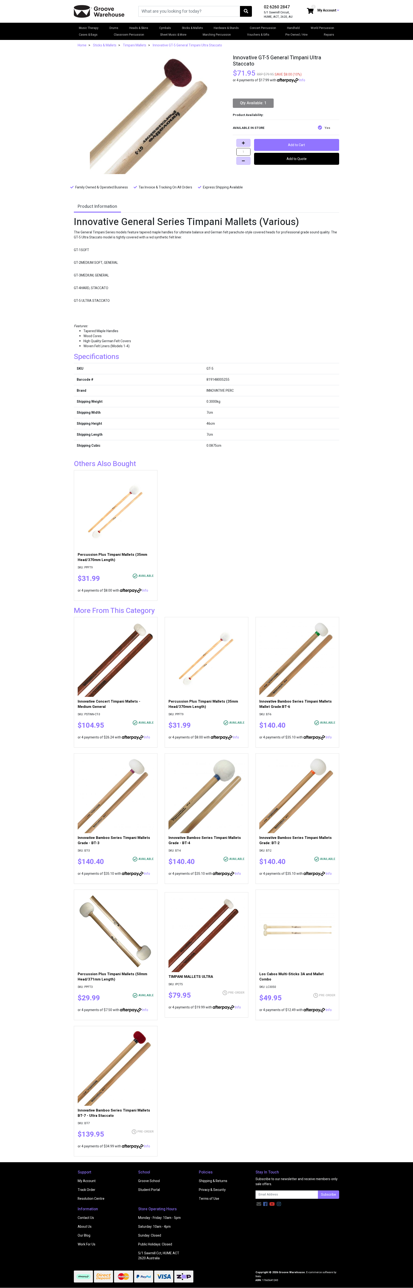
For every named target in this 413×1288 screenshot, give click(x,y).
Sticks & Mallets (192, 28)
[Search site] (246, 11)
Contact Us (86, 1217)
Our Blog (84, 1235)
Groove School (149, 1180)
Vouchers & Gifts (258, 35)
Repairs (329, 35)
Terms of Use (209, 1198)
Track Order (86, 1189)
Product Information (97, 206)
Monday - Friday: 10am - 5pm (159, 1217)
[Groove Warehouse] (99, 11)
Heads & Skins (138, 28)
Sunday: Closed (149, 1235)
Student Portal (149, 1189)
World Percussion (322, 28)
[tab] (97, 207)
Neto (258, 1276)
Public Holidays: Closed (155, 1244)
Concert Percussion (263, 28)
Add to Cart (296, 145)
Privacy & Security (212, 1189)
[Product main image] (150, 114)
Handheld (293, 28)
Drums (113, 28)
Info (302, 80)
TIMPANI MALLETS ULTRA (190, 976)
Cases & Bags (88, 35)
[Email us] (258, 1204)
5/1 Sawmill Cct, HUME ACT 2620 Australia (158, 1256)
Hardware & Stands (226, 28)
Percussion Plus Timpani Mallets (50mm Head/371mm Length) (112, 976)
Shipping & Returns (213, 1180)
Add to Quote (297, 158)
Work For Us (86, 1244)
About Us (85, 1226)
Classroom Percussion (129, 35)
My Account (87, 1180)
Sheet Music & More (173, 35)
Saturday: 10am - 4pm (154, 1226)
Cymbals (165, 28)
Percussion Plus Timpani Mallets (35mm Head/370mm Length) (112, 557)
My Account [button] (327, 10)
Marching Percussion (217, 35)
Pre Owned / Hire (296, 35)
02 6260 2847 (277, 7)
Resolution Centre (91, 1198)
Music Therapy (88, 28)
